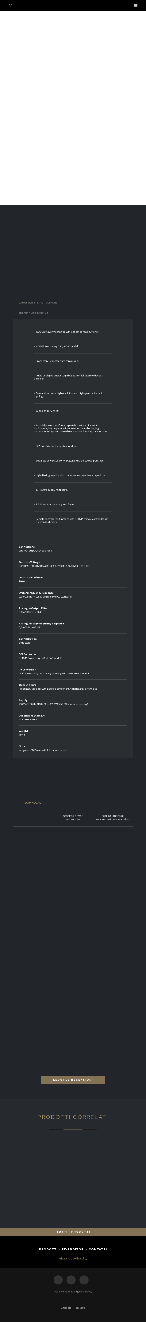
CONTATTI (98, 1249)
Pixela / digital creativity (79, 1291)
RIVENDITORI (73, 1249)
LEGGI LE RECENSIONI (73, 1079)
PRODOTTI (48, 1249)
